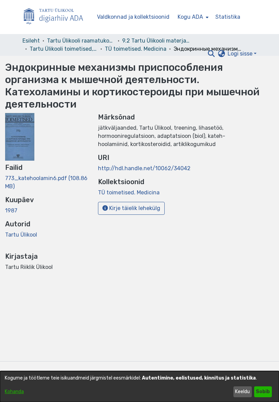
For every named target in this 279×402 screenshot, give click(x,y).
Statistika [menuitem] (227, 17)
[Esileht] (56, 17)
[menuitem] (192, 17)
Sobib (263, 392)
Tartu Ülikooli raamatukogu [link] (81, 40)
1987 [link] (11, 210)
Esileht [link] (31, 40)
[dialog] (139, 386)
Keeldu (242, 392)
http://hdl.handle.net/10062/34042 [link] (144, 168)
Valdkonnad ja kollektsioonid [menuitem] (133, 17)
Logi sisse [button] (241, 53)
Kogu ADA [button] (190, 17)
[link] (129, 192)
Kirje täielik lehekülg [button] (134, 208)
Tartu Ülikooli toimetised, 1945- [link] (64, 49)
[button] (211, 54)
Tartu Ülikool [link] (21, 234)
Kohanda (14, 392)
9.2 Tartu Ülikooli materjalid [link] (156, 40)
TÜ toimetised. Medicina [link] (135, 49)
